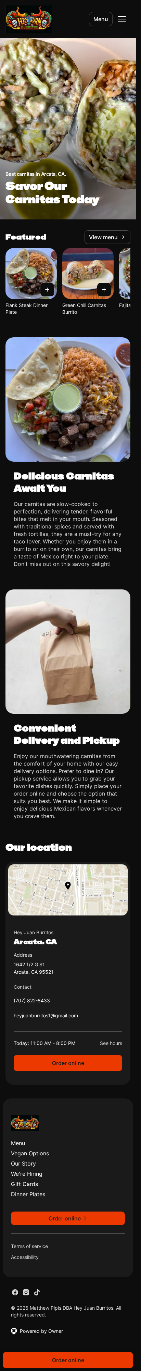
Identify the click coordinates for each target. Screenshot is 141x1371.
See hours (111, 1043)
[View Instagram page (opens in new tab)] (26, 1292)
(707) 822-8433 (32, 1002)
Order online (68, 1063)
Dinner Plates (28, 1194)
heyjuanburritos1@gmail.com (46, 1017)
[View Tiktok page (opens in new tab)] (37, 1292)
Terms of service (29, 1246)
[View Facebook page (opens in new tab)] (15, 1292)
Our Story (23, 1163)
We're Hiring (26, 1173)
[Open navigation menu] (122, 19)
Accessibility (25, 1257)
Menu (100, 19)
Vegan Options (30, 1153)
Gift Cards (24, 1184)
